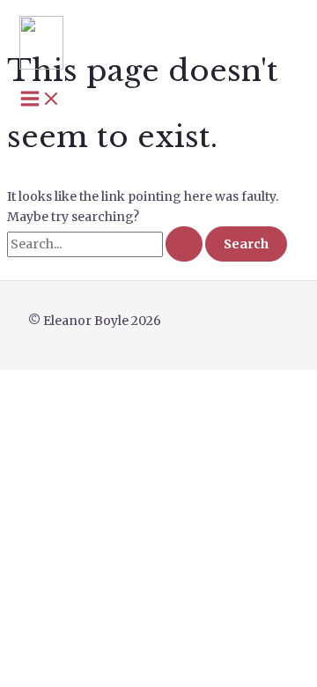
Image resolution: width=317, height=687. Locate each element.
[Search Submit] (184, 244)
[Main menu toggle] (40, 99)
